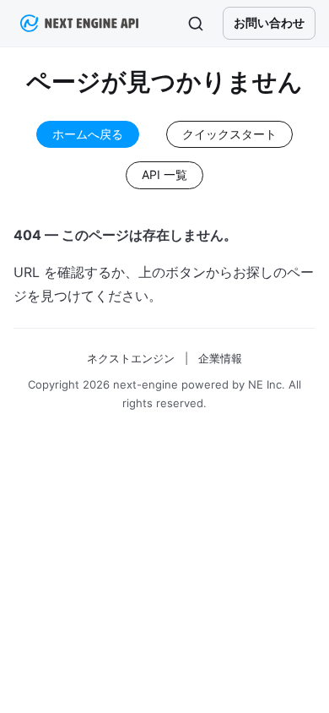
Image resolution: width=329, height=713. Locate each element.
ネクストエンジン (131, 358)
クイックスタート (229, 134)
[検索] (195, 24)
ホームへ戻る (87, 134)
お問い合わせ (269, 22)
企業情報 (220, 358)
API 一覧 (164, 174)
